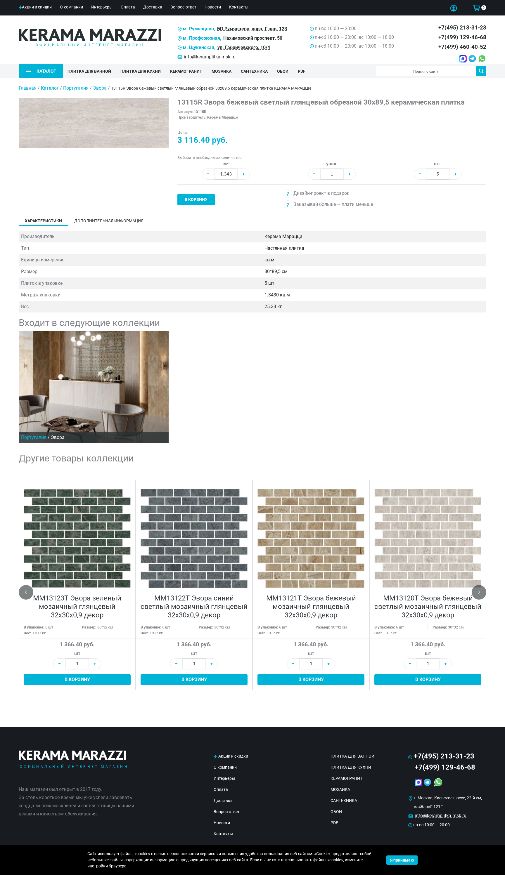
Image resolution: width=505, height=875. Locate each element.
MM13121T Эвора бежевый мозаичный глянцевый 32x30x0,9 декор (311, 606)
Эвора (100, 88)
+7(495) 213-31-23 (462, 27)
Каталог (50, 88)
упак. (332, 163)
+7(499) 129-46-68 (462, 37)
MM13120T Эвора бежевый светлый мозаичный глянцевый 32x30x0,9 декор (427, 606)
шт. (438, 163)
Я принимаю (402, 860)
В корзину (196, 199)
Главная (28, 88)
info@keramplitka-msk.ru (210, 57)
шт (77, 653)
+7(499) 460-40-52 (462, 47)
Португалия (76, 88)
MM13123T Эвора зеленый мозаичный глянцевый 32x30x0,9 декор (77, 606)
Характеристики (43, 220)
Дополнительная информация (108, 220)
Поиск (481, 71)
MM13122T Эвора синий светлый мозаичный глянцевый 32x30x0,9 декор (194, 606)
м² (226, 163)
